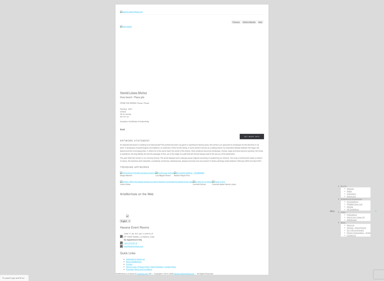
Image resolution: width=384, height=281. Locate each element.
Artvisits (350, 206)
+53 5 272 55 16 (130, 243)
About (343, 222)
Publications (352, 214)
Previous (236, 22)
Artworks (350, 188)
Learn (343, 212)
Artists (349, 191)
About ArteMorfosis (133, 261)
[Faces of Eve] (218, 181)
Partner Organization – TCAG (358, 232)
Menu (332, 211)
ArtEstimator (352, 219)
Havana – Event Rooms (356, 227)
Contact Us (351, 235)
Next (260, 22)
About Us (350, 225)
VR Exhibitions (353, 209)
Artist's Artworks (249, 22)
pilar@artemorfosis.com (133, 246)
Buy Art (343, 186)
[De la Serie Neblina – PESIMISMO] (189, 173)
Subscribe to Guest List (135, 259)
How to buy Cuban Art (356, 217)
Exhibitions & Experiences (351, 199)
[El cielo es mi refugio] (202, 181)
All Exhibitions (352, 201)
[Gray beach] (192, 58)
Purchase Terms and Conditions (139, 269)
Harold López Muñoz (133, 92)
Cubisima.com (142, 273)
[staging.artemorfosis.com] (131, 11)
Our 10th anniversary (355, 230)
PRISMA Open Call (354, 204)
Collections (351, 193)
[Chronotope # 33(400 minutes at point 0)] (137, 173)
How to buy (351, 196)
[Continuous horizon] (164, 173)
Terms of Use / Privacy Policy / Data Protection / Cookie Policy (151, 266)
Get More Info (252, 136)
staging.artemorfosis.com (184, 273)
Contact (129, 264)
